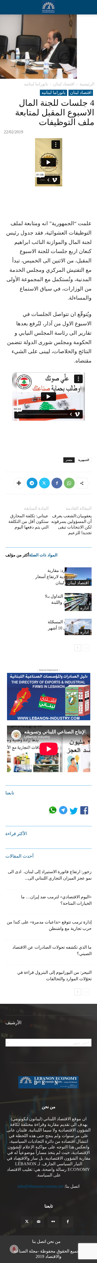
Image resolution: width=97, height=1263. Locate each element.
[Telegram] (32, 483)
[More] (19, 483)
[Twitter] (44, 483)
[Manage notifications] (14, 1249)
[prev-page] (86, 647)
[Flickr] (53, 1222)
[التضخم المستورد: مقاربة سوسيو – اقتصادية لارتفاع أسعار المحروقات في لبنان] (78, 576)
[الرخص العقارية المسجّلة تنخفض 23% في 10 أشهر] (78, 627)
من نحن (54, 1241)
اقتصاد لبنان (63, 84)
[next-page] (77, 647)
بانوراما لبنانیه (36, 84)
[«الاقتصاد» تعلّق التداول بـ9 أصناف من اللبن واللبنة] (78, 602)
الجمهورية (83, 459)
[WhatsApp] (69, 483)
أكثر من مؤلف (17, 555)
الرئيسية (86, 84)
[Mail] (38, 1222)
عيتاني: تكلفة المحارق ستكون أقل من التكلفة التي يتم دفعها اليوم (28, 521)
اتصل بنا (39, 1241)
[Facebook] (56, 483)
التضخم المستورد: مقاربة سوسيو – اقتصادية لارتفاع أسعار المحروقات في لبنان (63, 576)
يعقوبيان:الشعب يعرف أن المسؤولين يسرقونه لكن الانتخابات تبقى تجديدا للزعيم (71, 524)
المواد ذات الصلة (43, 555)
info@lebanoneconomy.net (40, 1186)
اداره (84, 608)
